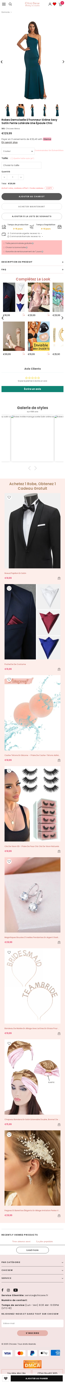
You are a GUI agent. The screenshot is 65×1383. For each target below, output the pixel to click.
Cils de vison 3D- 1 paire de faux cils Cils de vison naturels (32, 846)
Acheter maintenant (31, 206)
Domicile (6, 12)
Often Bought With (47, 1373)
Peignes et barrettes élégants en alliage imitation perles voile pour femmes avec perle (32, 1210)
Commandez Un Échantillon (49, 150)
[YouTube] (15, 1290)
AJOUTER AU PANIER (37, 1378)
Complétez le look (33, 279)
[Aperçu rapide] (23, 315)
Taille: (18, 158)
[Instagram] (8, 1290)
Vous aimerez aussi (21, 1241)
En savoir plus (10, 142)
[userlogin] (50, 4)
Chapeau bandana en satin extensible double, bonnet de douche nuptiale (32, 1119)
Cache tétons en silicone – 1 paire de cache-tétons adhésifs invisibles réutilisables (32, 755)
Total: (4, 183)
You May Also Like (16, 1373)
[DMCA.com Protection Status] (32, 1364)
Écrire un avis (32, 389)
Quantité (6, 171)
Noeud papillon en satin (15, 573)
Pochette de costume (15, 664)
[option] (32, 60)
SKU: (3, 128)
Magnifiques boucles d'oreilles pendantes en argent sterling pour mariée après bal (32, 937)
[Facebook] (2, 1290)
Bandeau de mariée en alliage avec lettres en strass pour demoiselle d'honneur (32, 1028)
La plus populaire (44, 1241)
